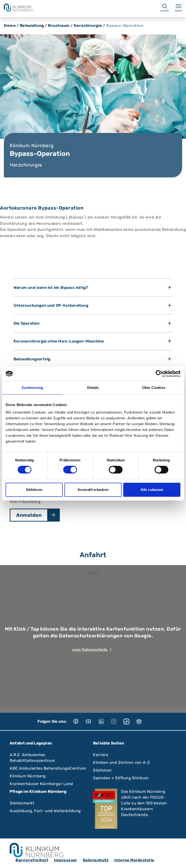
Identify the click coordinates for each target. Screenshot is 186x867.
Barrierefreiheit (32, 860)
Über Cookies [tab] (153, 388)
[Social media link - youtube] (92, 721)
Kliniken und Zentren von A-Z (121, 762)
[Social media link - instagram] (117, 721)
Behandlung (32, 25)
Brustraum (59, 25)
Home (10, 25)
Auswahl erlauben (93, 490)
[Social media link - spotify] (142, 721)
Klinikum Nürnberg (28, 776)
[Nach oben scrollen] (178, 859)
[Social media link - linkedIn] (104, 721)
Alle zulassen (151, 490)
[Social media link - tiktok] (130, 721)
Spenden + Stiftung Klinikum (121, 778)
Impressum (65, 860)
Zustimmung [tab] (32, 388)
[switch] (70, 470)
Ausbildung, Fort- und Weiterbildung (45, 811)
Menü (178, 10)
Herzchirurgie (88, 25)
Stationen (102, 770)
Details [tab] (93, 388)
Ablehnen (34, 490)
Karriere (100, 754)
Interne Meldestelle (134, 860)
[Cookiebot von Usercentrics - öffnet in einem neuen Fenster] (159, 373)
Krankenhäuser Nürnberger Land (41, 783)
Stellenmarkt (22, 803)
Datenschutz (96, 860)
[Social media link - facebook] (79, 721)
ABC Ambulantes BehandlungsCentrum (48, 768)
